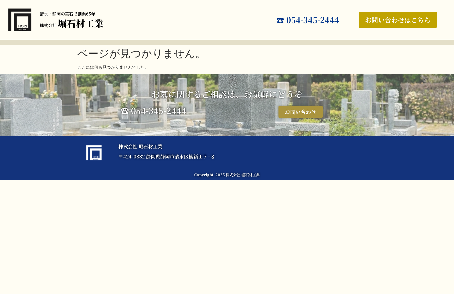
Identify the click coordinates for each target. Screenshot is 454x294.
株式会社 (72, 25)
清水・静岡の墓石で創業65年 (67, 14)
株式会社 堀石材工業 (140, 146)
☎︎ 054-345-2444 (307, 20)
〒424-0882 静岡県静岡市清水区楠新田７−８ (166, 156)
